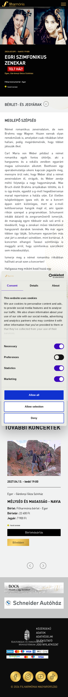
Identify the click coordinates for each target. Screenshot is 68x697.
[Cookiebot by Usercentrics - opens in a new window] (49, 276)
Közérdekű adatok (43, 630)
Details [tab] (34, 285)
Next (43, 565)
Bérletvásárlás (38, 532)
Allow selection (34, 406)
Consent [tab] (12, 285)
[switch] (59, 357)
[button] (63, 5)
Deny (34, 417)
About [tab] (56, 285)
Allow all (34, 394)
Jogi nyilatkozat (47, 644)
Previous (30, 565)
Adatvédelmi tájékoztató (44, 638)
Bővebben (22, 542)
